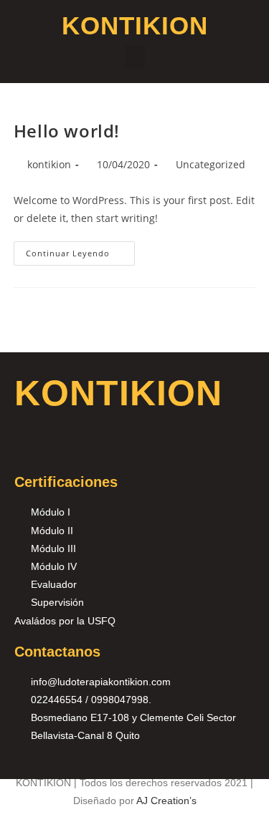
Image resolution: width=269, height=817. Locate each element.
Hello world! (67, 130)
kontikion (49, 164)
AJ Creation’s (166, 800)
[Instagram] (62, 447)
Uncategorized (210, 164)
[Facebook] (27, 447)
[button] (135, 57)
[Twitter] (97, 447)
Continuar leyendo (80, 249)
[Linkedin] (133, 447)
